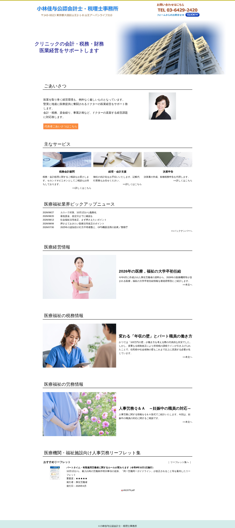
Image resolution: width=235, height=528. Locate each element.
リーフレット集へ (179, 462)
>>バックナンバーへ (181, 231)
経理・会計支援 (117, 171)
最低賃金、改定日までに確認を (76, 216)
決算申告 (168, 171)
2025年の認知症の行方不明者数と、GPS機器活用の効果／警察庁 (94, 227)
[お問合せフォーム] (177, 18)
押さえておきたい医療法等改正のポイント (82, 223)
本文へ (188, 357)
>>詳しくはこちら (81, 188)
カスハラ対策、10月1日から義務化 (78, 212)
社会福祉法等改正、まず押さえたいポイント (83, 220)
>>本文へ (187, 284)
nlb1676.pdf (128, 490)
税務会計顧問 (67, 171)
